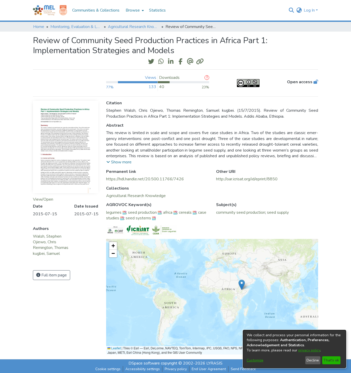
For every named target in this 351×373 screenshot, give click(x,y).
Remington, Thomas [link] (50, 247)
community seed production (240, 212)
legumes (114, 212)
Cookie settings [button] (108, 369)
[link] (136, 196)
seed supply (278, 212)
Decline (313, 360)
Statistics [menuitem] (157, 10)
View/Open (43, 199)
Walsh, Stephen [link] (47, 236)
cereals (185, 212)
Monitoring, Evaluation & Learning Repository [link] (76, 27)
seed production (142, 212)
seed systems (138, 218)
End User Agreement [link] (209, 369)
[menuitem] (134, 10)
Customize (255, 360)
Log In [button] (310, 10)
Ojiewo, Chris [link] (44, 242)
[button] (291, 10)
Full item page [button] (53, 275)
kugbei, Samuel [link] (46, 253)
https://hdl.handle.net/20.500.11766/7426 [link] (145, 179)
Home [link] (38, 27)
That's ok (331, 360)
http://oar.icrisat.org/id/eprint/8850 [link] (247, 179)
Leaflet (115, 348)
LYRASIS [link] (214, 363)
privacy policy (309, 350)
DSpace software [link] (144, 363)
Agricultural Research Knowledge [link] (133, 27)
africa (167, 212)
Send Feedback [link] (243, 369)
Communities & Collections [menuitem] (95, 10)
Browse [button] (133, 10)
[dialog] (294, 349)
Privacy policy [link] (176, 369)
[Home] (44, 10)
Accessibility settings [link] (142, 369)
